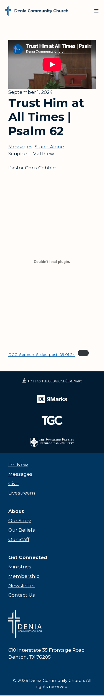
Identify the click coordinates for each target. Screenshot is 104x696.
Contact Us (21, 595)
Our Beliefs (21, 530)
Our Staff (18, 539)
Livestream (21, 493)
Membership (24, 576)
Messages (20, 146)
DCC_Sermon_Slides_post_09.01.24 (41, 355)
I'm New (18, 464)
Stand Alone (49, 146)
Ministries (19, 567)
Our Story (19, 520)
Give (13, 483)
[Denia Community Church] (37, 11)
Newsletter (21, 585)
